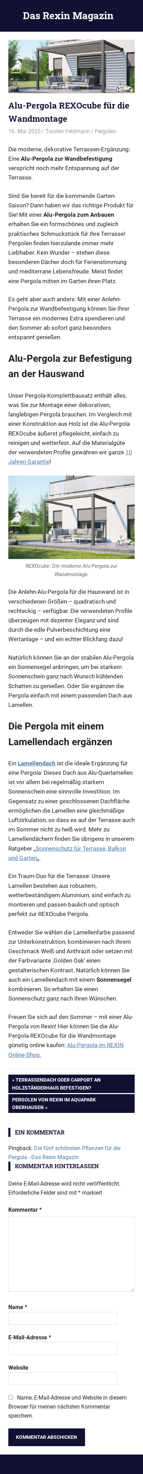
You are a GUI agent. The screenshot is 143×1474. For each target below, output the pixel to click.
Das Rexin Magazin (68, 15)
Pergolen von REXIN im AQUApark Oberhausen (54, 1103)
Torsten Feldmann (67, 131)
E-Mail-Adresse (29, 1337)
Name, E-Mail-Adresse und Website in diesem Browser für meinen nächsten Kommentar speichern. (67, 1406)
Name (17, 1307)
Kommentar (25, 1209)
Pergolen (105, 131)
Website (18, 1367)
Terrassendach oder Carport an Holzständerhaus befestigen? (56, 1083)
